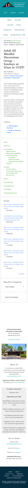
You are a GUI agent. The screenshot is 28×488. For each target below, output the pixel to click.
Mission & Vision (11, 151)
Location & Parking (11, 155)
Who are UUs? (10, 175)
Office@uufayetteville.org (14, 444)
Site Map (22, 483)
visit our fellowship (18, 382)
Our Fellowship (8, 149)
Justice (6, 179)
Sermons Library (11, 169)
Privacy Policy (15, 483)
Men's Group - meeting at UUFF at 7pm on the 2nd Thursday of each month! (14, 206)
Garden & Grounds (13, 159)
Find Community (8, 182)
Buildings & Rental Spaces (15, 161)
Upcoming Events (9, 186)
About (5, 142)
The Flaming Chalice (12, 173)
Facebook (17, 448)
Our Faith (6, 167)
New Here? (7, 146)
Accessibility (11, 157)
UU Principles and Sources (13, 171)
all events (21, 274)
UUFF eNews (7, 189)
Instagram (18, 452)
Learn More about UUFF (14, 376)
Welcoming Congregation (13, 153)
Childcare (8, 163)
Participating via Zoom (10, 193)
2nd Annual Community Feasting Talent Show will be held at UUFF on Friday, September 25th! (13, 218)
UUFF (14, 5)
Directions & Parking (14, 339)
